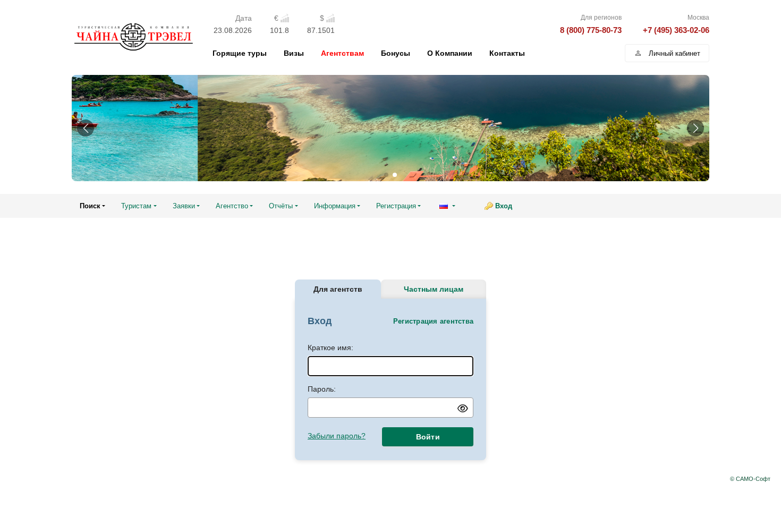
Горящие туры (240, 53)
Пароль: (322, 389)
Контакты (507, 53)
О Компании (449, 53)
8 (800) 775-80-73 (591, 30)
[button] (85, 128)
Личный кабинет (674, 53)
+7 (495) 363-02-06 (676, 30)
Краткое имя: (330, 347)
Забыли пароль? (337, 435)
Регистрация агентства (433, 321)
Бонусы (395, 53)
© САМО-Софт (750, 479)
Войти (428, 437)
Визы (294, 53)
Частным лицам (433, 289)
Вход (503, 206)
